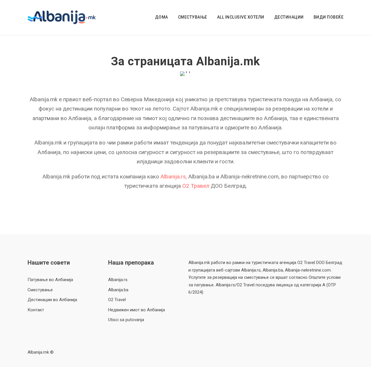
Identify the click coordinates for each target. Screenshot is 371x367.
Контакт (36, 309)
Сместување (192, 17)
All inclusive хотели (240, 17)
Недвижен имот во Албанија (136, 309)
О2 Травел (195, 185)
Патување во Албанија (50, 279)
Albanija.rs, (174, 176)
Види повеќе (329, 17)
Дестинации (289, 17)
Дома (161, 17)
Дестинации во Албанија (52, 299)
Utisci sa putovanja (126, 319)
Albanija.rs (118, 279)
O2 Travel (117, 299)
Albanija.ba (118, 289)
